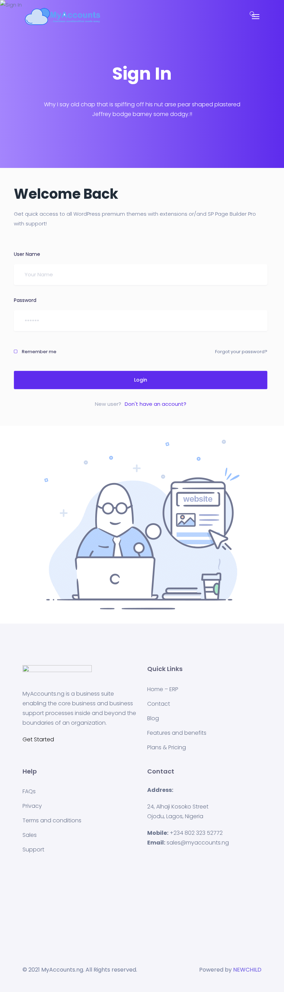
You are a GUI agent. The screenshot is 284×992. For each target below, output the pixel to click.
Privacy (32, 806)
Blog (153, 718)
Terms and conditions (52, 820)
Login (140, 379)
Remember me (38, 351)
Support (33, 850)
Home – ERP (162, 689)
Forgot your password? (241, 351)
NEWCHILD (247, 970)
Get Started (38, 739)
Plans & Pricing (166, 747)
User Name (27, 254)
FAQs (29, 791)
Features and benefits (176, 733)
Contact (158, 704)
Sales (30, 835)
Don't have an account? (155, 404)
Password (25, 300)
